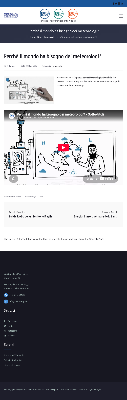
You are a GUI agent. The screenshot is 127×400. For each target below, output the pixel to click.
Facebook (12, 321)
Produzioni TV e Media (14, 355)
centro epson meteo (12, 196)
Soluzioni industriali (13, 360)
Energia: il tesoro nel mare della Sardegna (95, 216)
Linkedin (11, 336)
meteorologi (29, 196)
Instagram (12, 331)
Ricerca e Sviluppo (12, 365)
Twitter (10, 326)
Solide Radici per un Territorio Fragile (30, 216)
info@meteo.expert (18, 301)
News (39, 37)
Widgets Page (96, 239)
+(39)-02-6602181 (17, 295)
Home (33, 37)
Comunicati (49, 37)
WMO (41, 196)
